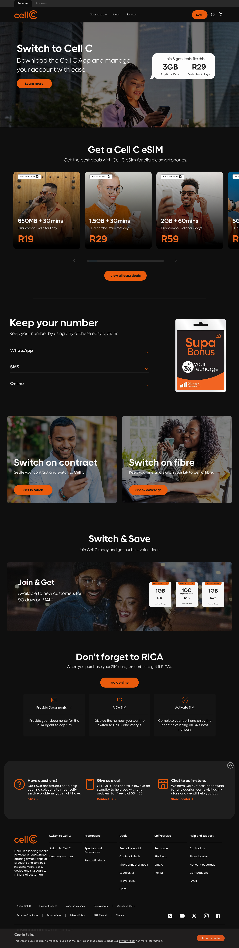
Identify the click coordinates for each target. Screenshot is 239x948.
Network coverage (202, 865)
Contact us (105, 799)
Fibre (123, 889)
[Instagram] (207, 916)
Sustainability (101, 906)
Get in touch (33, 490)
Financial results (48, 906)
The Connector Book (134, 865)
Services (132, 14)
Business (41, 3)
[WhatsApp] (171, 916)
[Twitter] (195, 916)
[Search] (213, 15)
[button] (177, 260)
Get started (97, 14)
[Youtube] (183, 916)
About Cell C (24, 906)
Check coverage (148, 490)
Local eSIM (127, 873)
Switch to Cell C (60, 836)
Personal (23, 3)
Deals (123, 836)
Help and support (202, 836)
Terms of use (54, 915)
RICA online (119, 682)
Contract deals (130, 856)
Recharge (161, 848)
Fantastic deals (95, 860)
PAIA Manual (100, 915)
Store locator (180, 799)
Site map (120, 915)
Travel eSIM (127, 881)
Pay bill (159, 873)
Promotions (92, 836)
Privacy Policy (77, 915)
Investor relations (75, 906)
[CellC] (25, 14)
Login (199, 14)
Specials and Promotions (93, 850)
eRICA (158, 865)
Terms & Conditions (27, 915)
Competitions (199, 873)
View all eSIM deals (125, 275)
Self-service (162, 836)
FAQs (31, 799)
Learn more (34, 83)
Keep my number (61, 856)
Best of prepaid (130, 848)
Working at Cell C (126, 906)
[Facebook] (219, 916)
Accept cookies (210, 938)
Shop (115, 14)
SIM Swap (160, 856)
